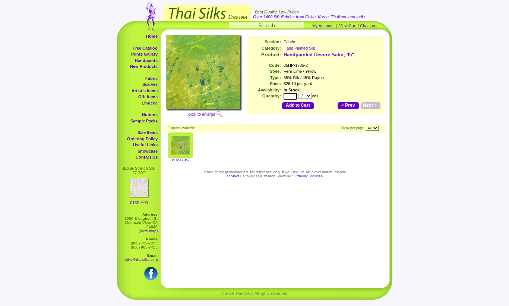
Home (152, 36)
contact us (235, 176)
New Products (144, 66)
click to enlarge (201, 114)
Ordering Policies (308, 176)
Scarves (150, 84)
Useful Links (145, 145)
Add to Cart (298, 105)
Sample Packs (144, 121)
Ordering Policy (142, 139)
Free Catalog (145, 48)
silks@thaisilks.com (141, 259)
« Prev (348, 105)
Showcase (147, 151)
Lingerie (150, 103)
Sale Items (147, 132)
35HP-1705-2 (180, 160)
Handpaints (146, 60)
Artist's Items (145, 90)
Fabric (151, 78)
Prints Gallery (144, 54)
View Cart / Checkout (358, 26)
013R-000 (139, 202)
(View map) (148, 231)
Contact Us (147, 157)
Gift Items (148, 96)
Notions (150, 114)
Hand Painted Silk (299, 48)
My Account (322, 26)
